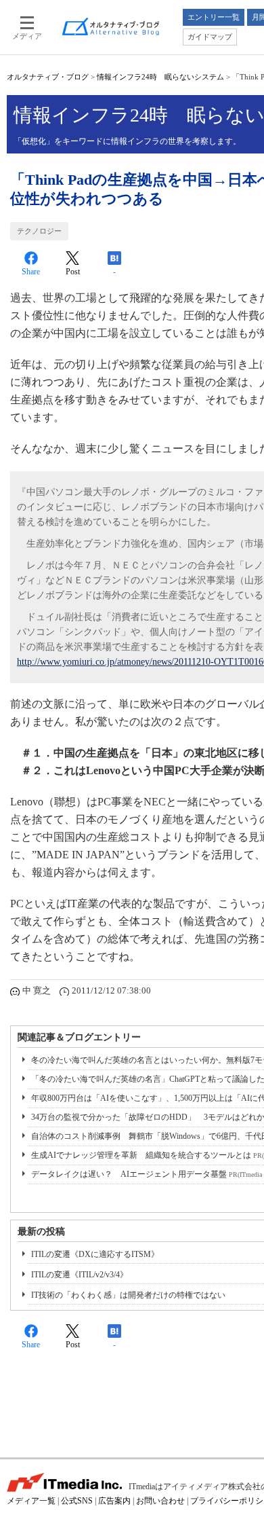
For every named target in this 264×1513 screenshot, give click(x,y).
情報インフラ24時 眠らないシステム (160, 77)
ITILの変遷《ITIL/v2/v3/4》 (79, 1274)
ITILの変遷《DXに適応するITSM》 (95, 1254)
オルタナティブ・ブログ (48, 77)
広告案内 (114, 1501)
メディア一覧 (31, 1501)
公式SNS (77, 1501)
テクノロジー (39, 231)
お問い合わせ (160, 1501)
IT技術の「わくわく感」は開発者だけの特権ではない (128, 1295)
